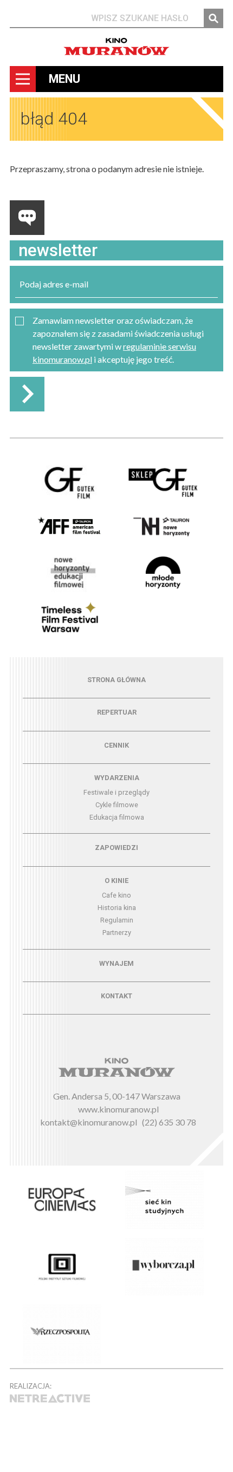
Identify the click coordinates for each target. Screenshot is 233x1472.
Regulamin (116, 920)
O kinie (116, 880)
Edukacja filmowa (116, 817)
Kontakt (116, 996)
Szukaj (213, 18)
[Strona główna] (116, 46)
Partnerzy (116, 932)
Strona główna (116, 680)
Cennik (116, 745)
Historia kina (117, 908)
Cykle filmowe (116, 805)
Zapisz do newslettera (27, 394)
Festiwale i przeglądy (116, 792)
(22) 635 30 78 (169, 1122)
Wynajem (116, 963)
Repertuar (117, 712)
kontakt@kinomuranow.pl (88, 1122)
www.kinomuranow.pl (118, 1109)
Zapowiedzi (116, 847)
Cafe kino (116, 895)
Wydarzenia (116, 778)
